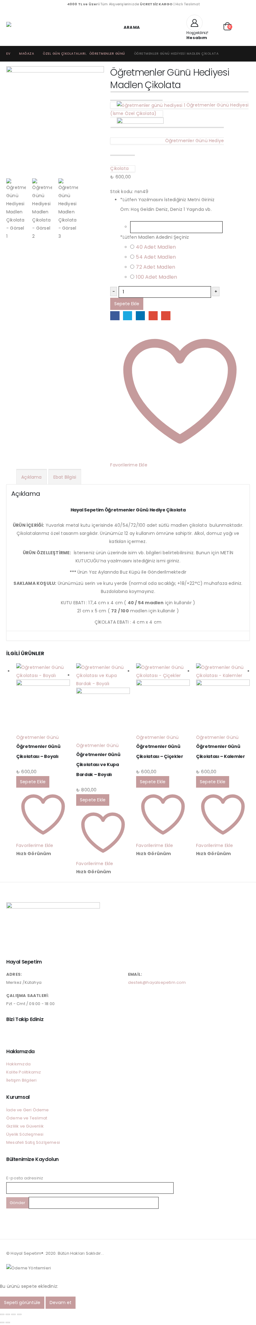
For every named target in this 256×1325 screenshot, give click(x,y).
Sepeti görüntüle (22, 1302)
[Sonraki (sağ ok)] (8, 1322)
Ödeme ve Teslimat (26, 1118)
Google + (153, 315)
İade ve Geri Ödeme (27, 1110)
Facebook (114, 315)
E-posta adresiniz (24, 1178)
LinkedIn (140, 315)
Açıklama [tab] (31, 477)
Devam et (60, 1302)
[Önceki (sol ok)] (2, 1322)
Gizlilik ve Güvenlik (25, 1126)
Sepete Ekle (126, 304)
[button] (128, 27)
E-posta (165, 315)
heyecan (127, 315)
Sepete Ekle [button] (33, 782)
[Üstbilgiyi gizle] (18, 27)
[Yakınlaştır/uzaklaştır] (2, 1314)
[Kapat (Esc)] (19, 1314)
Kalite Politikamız (23, 1072)
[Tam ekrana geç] (8, 1314)
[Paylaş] (13, 1314)
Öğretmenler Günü (37, 737)
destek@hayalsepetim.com (157, 982)
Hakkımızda (18, 1064)
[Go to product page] (43, 698)
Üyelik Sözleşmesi (24, 1134)
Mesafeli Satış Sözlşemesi (33, 1142)
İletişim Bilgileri (21, 1080)
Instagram (11, 1033)
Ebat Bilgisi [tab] (64, 477)
